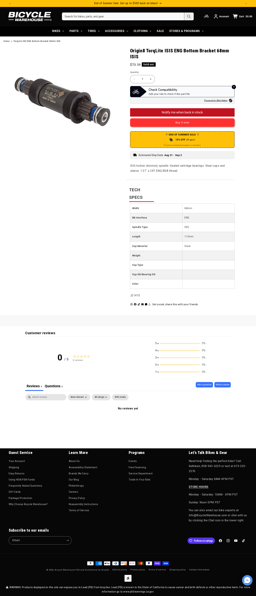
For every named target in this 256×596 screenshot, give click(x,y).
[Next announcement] (246, 3)
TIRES (92, 31)
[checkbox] (120, 397)
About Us (74, 461)
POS (77, 570)
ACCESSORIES (115, 31)
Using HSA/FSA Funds (22, 479)
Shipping (14, 467)
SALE (160, 31)
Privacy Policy (77, 498)
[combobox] (123, 16)
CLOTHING (141, 31)
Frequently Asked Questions (25, 485)
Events (133, 461)
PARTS (74, 31)
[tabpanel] (128, 420)
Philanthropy (76, 485)
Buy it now (182, 122)
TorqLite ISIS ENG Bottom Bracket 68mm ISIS (36, 41)
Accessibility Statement (83, 467)
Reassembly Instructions (83, 504)
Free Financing (137, 467)
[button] (180, 343)
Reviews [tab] (34, 386)
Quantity (134, 72)
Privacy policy (137, 570)
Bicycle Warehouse (65, 570)
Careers (73, 491)
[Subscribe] (67, 540)
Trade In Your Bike (139, 479)
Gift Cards (15, 491)
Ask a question (204, 384)
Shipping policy (177, 570)
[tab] (53, 386)
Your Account (17, 461)
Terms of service (157, 570)
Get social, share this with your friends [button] (175, 304)
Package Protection (20, 498)
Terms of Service (79, 510)
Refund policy (120, 570)
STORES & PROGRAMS (184, 31)
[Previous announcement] (10, 3)
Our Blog (74, 479)
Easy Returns (16, 473)
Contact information (199, 570)
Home (6, 41)
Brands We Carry (79, 473)
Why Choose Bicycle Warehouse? (28, 504)
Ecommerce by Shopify (97, 570)
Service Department (141, 473)
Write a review (222, 384)
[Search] (189, 16)
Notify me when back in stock (182, 112)
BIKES (56, 31)
